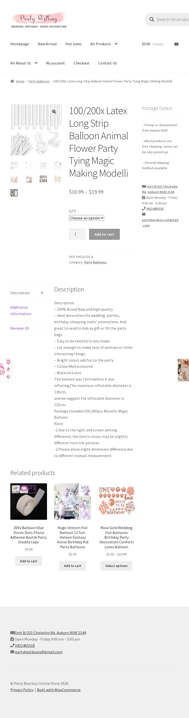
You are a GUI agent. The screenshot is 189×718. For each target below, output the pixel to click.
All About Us (20, 63)
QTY (72, 211)
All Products (100, 43)
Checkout (82, 63)
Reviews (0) (19, 328)
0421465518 (154, 208)
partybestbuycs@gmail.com (39, 651)
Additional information (20, 310)
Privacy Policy (21, 689)
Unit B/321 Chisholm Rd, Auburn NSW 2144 (50, 632)
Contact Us (107, 63)
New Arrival (47, 43)
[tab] (28, 293)
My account (55, 63)
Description (20, 292)
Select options (116, 566)
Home (20, 81)
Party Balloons (39, 81)
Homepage (19, 43)
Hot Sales (73, 43)
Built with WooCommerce (58, 689)
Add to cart (104, 234)
